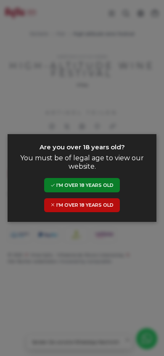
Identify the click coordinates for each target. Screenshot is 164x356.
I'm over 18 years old (84, 185)
